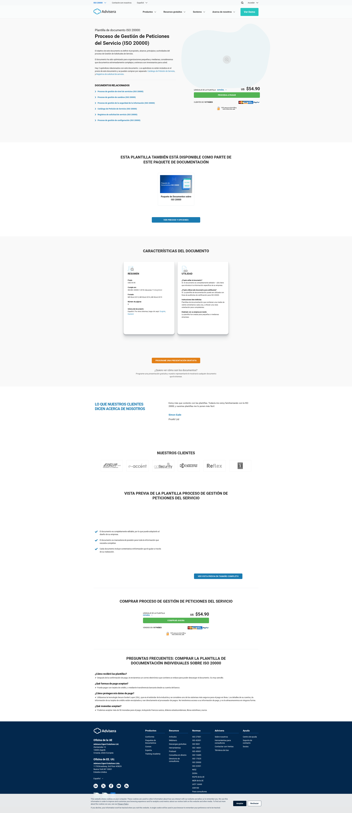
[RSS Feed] (126, 786)
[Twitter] (103, 786)
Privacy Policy (123, 804)
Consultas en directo (177, 755)
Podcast (172, 751)
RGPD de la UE (198, 777)
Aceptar (239, 803)
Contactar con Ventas (224, 746)
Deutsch (131, 314)
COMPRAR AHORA (176, 620)
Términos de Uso (222, 750)
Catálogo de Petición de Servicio (161, 71)
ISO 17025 (196, 759)
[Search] (242, 2)
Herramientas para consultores (223, 741)
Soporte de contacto (247, 741)
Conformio (149, 737)
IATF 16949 (197, 784)
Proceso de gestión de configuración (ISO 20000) (119, 120)
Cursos (148, 746)
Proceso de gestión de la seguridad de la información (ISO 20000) (126, 103)
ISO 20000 (196, 762)
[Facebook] (111, 786)
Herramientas (175, 748)
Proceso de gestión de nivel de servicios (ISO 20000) (120, 91)
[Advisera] (105, 12)
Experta (148, 750)
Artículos (173, 737)
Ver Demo (249, 11)
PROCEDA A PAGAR (227, 95)
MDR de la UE (198, 780)
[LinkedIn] (96, 786)
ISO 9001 (196, 744)
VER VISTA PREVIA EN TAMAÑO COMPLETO (218, 576)
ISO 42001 (196, 740)
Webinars (173, 740)
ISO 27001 (196, 737)
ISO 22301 (196, 766)
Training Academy (152, 754)
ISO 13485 (196, 755)
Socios (245, 746)
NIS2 (194, 770)
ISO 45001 (196, 751)
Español (221, 90)
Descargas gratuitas (177, 744)
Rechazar (254, 803)
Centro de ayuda (250, 737)
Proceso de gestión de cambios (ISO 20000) (117, 97)
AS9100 (195, 788)
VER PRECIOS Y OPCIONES (176, 220)
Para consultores (199, 791)
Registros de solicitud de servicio (110, 74)
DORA (194, 773)
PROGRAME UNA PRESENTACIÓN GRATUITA (176, 360)
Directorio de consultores (174, 760)
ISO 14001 (196, 748)
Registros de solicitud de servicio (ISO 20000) (117, 114)
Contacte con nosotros (121, 3)
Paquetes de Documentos (150, 741)
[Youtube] (119, 786)
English (162, 311)
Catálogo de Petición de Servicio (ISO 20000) (117, 109)
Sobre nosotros (221, 737)
